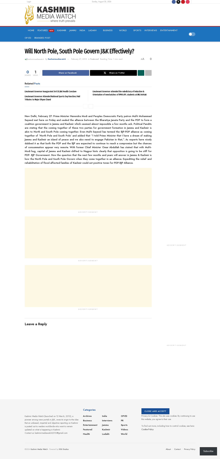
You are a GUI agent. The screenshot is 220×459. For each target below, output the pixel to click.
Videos (124, 429)
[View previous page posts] (85, 106)
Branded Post (42, 38)
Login (28, 1)
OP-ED (28, 38)
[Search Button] (194, 1)
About (168, 449)
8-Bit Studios (64, 449)
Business (108, 30)
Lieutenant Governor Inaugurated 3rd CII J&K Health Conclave (50, 91)
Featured (45, 30)
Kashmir (61, 30)
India (82, 30)
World (123, 30)
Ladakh (92, 30)
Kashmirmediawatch (57, 59)
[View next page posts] (91, 106)
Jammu (72, 30)
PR (122, 420)
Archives (87, 416)
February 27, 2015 (79, 59)
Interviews (151, 30)
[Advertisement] (137, 14)
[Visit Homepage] (50, 14)
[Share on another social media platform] (148, 73)
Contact (177, 449)
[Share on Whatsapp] (141, 73)
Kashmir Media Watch (39, 449)
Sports (137, 30)
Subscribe (208, 451)
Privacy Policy (189, 449)
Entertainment (169, 30)
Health (86, 434)
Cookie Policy (147, 429)
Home (31, 30)
